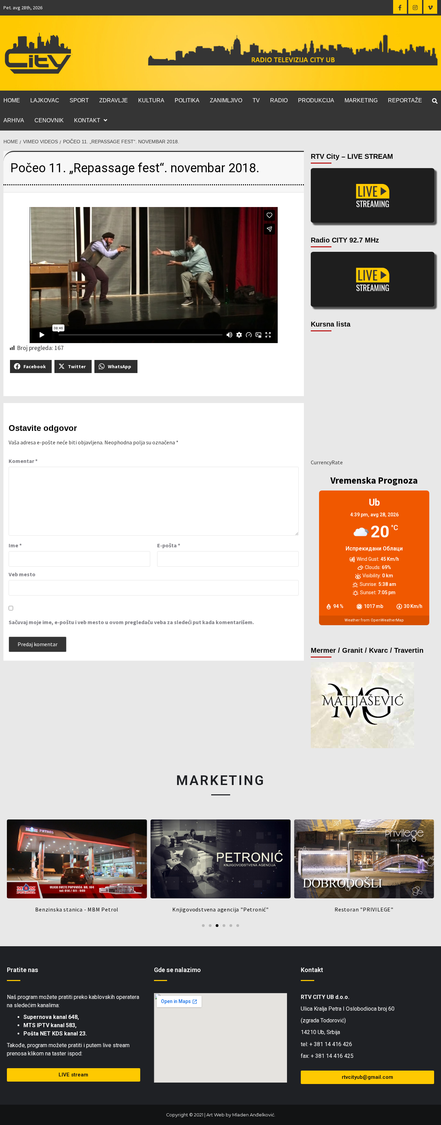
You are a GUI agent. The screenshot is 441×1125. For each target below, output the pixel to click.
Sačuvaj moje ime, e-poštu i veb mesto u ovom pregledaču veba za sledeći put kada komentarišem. (131, 622)
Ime (15, 545)
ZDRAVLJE (113, 100)
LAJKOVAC (44, 100)
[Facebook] (400, 7)
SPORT (79, 100)
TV (256, 100)
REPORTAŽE (405, 100)
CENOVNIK (49, 120)
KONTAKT (87, 120)
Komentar (23, 460)
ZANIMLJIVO (226, 100)
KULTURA (151, 100)
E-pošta (168, 545)
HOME (11, 100)
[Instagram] (415, 7)
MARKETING (361, 100)
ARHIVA (13, 120)
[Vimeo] (430, 7)
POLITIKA (187, 100)
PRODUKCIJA (316, 100)
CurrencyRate (327, 462)
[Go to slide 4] (224, 925)
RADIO (279, 100)
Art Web (215, 1114)
